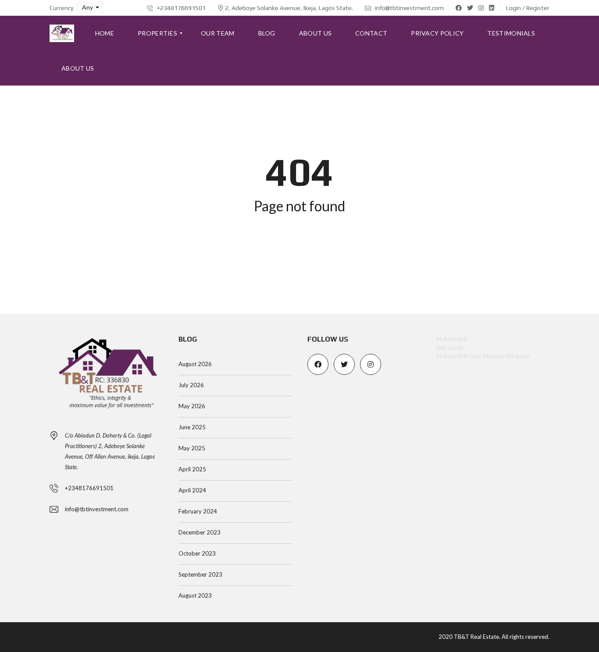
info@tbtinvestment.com (409, 7)
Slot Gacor (450, 347)
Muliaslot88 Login (459, 356)
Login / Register (527, 7)
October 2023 (197, 553)
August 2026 (195, 363)
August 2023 (195, 595)
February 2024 (197, 511)
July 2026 (191, 384)
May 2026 (191, 406)
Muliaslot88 (451, 338)
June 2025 (192, 427)
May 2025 (191, 448)
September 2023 (200, 574)
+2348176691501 (181, 7)
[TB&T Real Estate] (62, 33)
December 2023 (199, 532)
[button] (90, 7)
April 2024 (192, 490)
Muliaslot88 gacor (506, 356)
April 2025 (192, 469)
